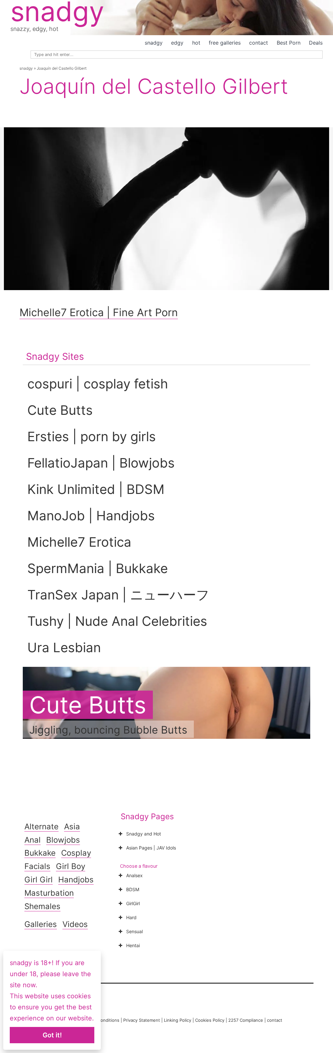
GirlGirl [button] (133, 903)
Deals (316, 42)
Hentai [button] (133, 945)
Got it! (52, 1035)
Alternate (41, 826)
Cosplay (76, 853)
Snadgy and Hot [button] (143, 833)
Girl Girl (38, 879)
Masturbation (49, 893)
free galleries (225, 42)
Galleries (40, 924)
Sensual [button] (134, 931)
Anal (32, 840)
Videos (75, 924)
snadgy (154, 42)
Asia (72, 826)
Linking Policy (177, 1020)
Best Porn (288, 42)
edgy (177, 42)
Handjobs (76, 879)
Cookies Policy (209, 1020)
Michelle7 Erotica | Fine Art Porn (99, 312)
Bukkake (40, 853)
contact (258, 42)
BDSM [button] (132, 889)
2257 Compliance (245, 1020)
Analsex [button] (134, 875)
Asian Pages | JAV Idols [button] (151, 847)
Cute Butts (87, 705)
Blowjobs (63, 840)
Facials (37, 866)
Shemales (42, 906)
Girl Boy (70, 866)
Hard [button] (131, 917)
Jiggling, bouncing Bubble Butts (108, 729)
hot (196, 42)
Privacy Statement (141, 1020)
